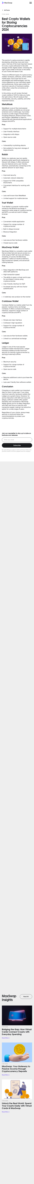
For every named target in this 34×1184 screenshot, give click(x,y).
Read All (26, 996)
